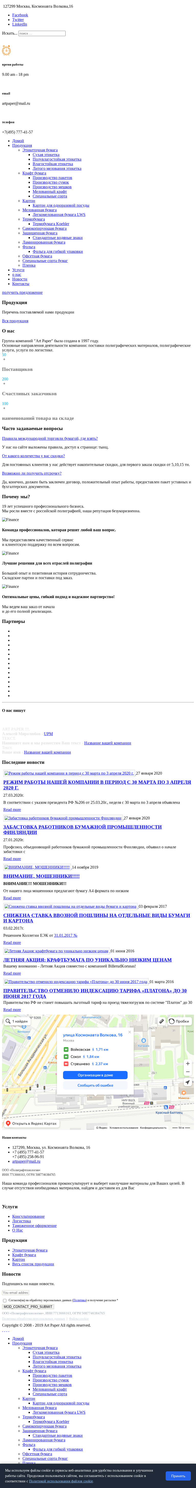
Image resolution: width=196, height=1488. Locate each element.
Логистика (21, 1221)
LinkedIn (19, 24)
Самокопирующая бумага (44, 228)
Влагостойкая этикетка (53, 164)
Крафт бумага (34, 173)
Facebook (20, 15)
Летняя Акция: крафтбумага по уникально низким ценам (87, 960)
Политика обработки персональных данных (33, 1318)
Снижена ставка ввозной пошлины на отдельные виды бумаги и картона (96, 918)
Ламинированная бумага (43, 242)
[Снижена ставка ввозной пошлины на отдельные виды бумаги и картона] (71, 906)
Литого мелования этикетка (57, 168)
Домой (18, 141)
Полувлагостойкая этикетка (57, 159)
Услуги (18, 270)
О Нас (17, 1230)
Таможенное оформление (34, 1225)
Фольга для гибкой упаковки (58, 251)
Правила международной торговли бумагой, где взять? (50, 438)
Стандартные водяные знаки (58, 237)
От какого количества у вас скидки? (33, 456)
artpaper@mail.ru (26, 1161)
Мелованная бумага (39, 210)
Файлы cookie (79, 1318)
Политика (79, 1300)
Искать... (9, 33)
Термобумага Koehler (51, 224)
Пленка (28, 265)
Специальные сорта (50, 196)
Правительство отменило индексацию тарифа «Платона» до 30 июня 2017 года (95, 993)
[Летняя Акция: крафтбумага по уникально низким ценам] (57, 951)
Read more (12, 809)
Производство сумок (51, 182)
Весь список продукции (33, 1264)
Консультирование (28, 1216)
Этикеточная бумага (40, 150)
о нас (16, 274)
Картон (28, 201)
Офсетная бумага (37, 256)
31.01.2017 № (65, 935)
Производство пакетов (52, 177)
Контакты (20, 284)
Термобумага (33, 219)
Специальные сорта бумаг (45, 260)
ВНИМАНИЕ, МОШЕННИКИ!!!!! (41, 876)
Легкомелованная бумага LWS (59, 214)
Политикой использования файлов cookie (61, 1481)
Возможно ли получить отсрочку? (32, 473)
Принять (178, 1476)
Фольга (28, 247)
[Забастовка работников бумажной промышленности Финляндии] (63, 818)
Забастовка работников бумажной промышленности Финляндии (82, 829)
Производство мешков (52, 187)
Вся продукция (15, 321)
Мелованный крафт (50, 191)
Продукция (22, 145)
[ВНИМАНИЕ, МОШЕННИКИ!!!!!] (37, 867)
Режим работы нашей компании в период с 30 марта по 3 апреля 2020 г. (97, 784)
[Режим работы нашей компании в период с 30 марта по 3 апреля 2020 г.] (69, 773)
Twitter (18, 19)
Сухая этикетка (46, 154)
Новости (19, 279)
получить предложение (22, 292)
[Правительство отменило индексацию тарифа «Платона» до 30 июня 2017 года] (76, 982)
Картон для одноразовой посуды (61, 205)
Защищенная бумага (39, 233)
